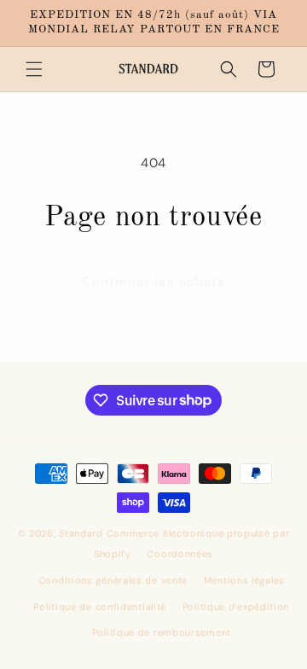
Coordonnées (180, 554)
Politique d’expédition (235, 607)
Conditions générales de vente (113, 580)
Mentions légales (244, 580)
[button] (34, 69)
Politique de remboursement (161, 632)
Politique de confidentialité (99, 607)
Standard (81, 533)
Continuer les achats (153, 281)
